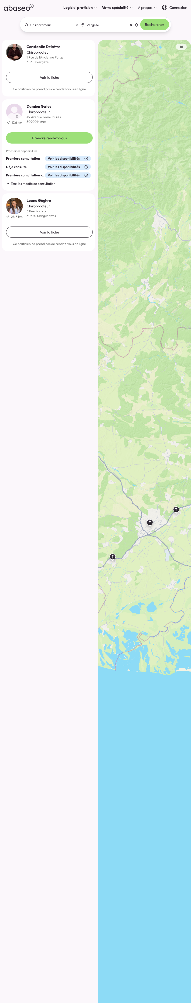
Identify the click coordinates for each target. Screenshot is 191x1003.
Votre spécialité (115, 7)
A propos (145, 7)
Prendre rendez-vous (49, 138)
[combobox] (50, 25)
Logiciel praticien (78, 7)
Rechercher (154, 24)
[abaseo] (19, 7)
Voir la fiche (49, 77)
